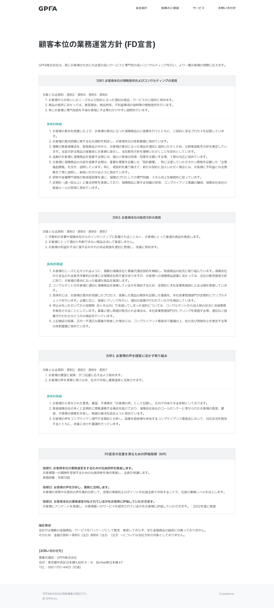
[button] (142, 8)
